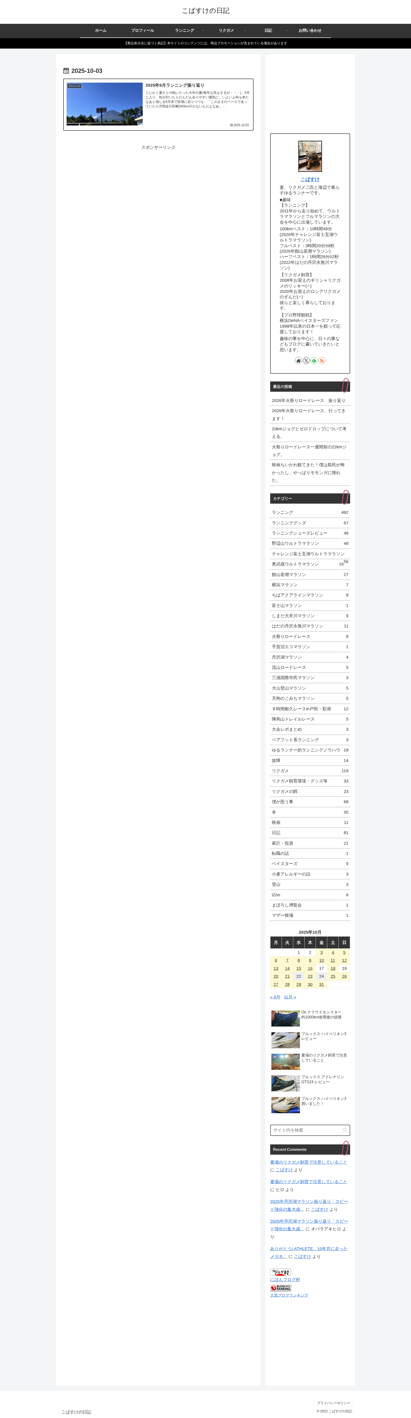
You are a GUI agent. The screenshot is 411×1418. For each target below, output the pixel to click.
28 (287, 984)
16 (310, 968)
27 (276, 984)
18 (333, 968)
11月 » (290, 997)
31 (321, 984)
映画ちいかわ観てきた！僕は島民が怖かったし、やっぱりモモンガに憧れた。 (308, 472)
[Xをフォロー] (306, 360)
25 (333, 976)
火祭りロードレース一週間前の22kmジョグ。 (309, 451)
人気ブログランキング (289, 1295)
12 (344, 960)
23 (310, 976)
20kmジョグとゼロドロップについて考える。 (309, 432)
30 (310, 984)
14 (287, 968)
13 (276, 968)
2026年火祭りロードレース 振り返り (309, 400)
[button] (345, 1130)
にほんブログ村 (285, 1279)
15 (298, 968)
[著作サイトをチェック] (298, 360)
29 (298, 984)
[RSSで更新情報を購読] (321, 360)
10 (321, 960)
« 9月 (275, 997)
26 (344, 976)
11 (333, 960)
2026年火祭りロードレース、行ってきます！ (309, 414)
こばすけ (310, 179)
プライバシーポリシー (333, 1403)
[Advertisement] (158, 184)
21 (287, 976)
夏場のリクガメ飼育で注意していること (308, 1162)
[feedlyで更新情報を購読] (314, 360)
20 (276, 976)
